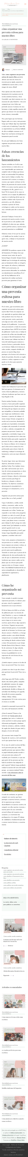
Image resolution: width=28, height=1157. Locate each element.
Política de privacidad (16, 1133)
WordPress (14, 1140)
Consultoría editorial (11, 850)
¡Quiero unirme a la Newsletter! (13, 1155)
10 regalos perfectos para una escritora (11, 1051)
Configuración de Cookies (13, 1147)
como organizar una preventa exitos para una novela (13, 871)
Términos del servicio (7, 1135)
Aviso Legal (6, 1145)
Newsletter (7, 854)
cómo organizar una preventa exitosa (14, 874)
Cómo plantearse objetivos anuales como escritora (13, 1120)
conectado (20, 902)
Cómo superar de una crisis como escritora (12, 1018)
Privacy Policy (21, 1140)
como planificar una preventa (11, 880)
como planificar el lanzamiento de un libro (14, 877)
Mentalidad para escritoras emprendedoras (10, 24)
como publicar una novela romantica (13, 885)
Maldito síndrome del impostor (12, 1088)
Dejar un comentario (18, 69)
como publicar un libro (10, 882)
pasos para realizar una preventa (13, 887)
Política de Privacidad (17, 1145)
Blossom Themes (21, 1137)
